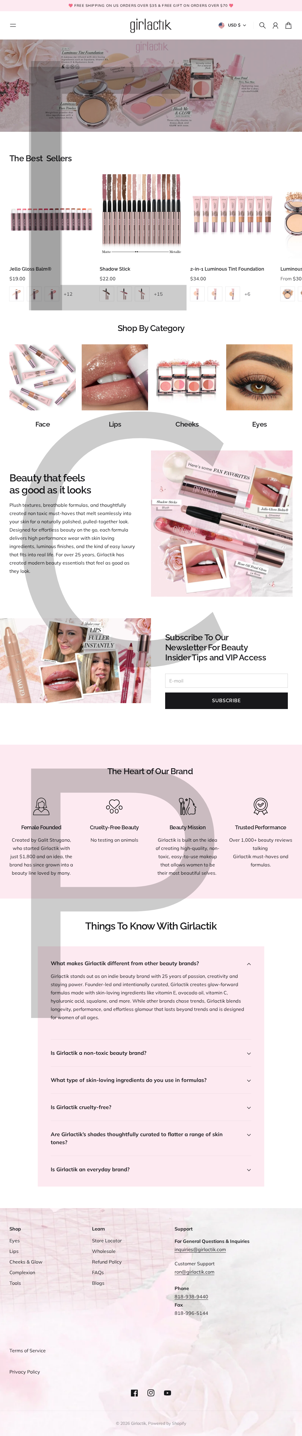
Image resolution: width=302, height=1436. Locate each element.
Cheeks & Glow (25, 1262)
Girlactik (138, 1423)
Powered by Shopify (167, 1423)
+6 (247, 294)
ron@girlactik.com (194, 1272)
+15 (158, 294)
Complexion (22, 1272)
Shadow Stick (115, 269)
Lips (14, 1251)
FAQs (98, 1272)
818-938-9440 (191, 1297)
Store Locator (107, 1240)
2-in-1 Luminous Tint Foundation (227, 269)
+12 (68, 294)
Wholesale (104, 1251)
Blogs (98, 1283)
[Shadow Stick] (142, 216)
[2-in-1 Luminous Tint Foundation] (232, 216)
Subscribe (226, 700)
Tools (15, 1283)
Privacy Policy (24, 1372)
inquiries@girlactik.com (200, 1249)
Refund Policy (107, 1262)
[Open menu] (13, 25)
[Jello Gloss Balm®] (51, 216)
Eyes (14, 1240)
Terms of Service (27, 1350)
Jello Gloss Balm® (30, 269)
